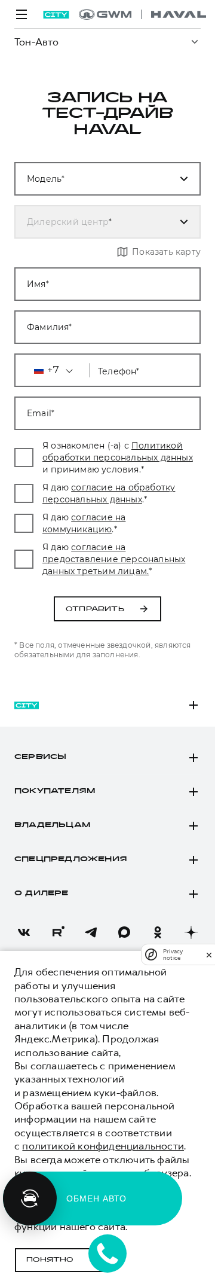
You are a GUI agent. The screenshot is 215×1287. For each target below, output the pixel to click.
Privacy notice (173, 954)
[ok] (158, 932)
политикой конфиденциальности (103, 1145)
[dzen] (191, 932)
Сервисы (40, 757)
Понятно (49, 1260)
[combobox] (93, 178)
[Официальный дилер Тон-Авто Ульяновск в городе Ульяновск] (142, 14)
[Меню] (21, 14)
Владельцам (52, 825)
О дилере (41, 893)
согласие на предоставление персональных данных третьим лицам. (113, 559)
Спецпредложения (70, 859)
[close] (209, 954)
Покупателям (54, 791)
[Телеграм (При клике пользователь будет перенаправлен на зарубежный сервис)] (91, 932)
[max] (124, 932)
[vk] (24, 932)
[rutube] (57, 932)
